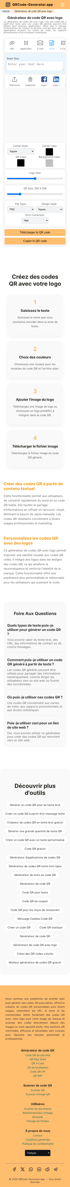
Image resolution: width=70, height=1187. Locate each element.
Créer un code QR (19, 927)
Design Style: (49, 203)
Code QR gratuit (35, 848)
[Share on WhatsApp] (31, 1169)
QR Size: (35, 188)
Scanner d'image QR (38, 1094)
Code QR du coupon (35, 901)
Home (6, 11)
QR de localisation (37, 1067)
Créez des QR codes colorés (35, 953)
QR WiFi (37, 1075)
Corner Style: (20, 145)
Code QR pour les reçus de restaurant (35, 910)
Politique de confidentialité (37, 1143)
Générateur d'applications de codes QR (35, 857)
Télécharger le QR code (35, 232)
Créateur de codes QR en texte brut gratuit (35, 822)
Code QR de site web (37, 1055)
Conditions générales (37, 1139)
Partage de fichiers (38, 1121)
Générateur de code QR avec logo (35, 945)
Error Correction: (35, 214)
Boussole (37, 1116)
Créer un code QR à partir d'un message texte (35, 813)
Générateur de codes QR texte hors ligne (35, 866)
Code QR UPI (37, 1071)
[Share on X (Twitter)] (22, 1169)
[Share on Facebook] (14, 1169)
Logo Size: (35, 172)
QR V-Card (37, 1063)
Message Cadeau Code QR (35, 918)
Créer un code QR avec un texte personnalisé (35, 840)
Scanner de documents (37, 1108)
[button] (49, 151)
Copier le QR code (35, 241)
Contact (37, 1135)
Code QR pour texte (35, 892)
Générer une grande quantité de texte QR (35, 831)
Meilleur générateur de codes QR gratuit (35, 962)
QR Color (21, 156)
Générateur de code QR (35, 883)
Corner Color (49, 145)
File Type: (20, 203)
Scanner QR (38, 1090)
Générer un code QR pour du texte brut (35, 805)
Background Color (49, 156)
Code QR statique (50, 927)
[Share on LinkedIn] (39, 1169)
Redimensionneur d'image (38, 1112)
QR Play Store (38, 1059)
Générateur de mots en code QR (35, 875)
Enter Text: (13, 58)
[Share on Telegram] (55, 1169)
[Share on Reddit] (47, 1169)
